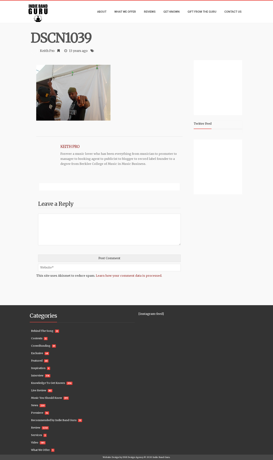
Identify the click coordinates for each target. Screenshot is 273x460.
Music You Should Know (46, 398)
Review (35, 427)
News (34, 405)
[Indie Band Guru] (43, 12)
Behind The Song (42, 331)
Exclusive (37, 353)
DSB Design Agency (133, 457)
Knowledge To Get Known (48, 383)
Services (36, 435)
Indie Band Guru (161, 457)
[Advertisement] (219, 87)
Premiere (37, 412)
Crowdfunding (41, 345)
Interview (37, 375)
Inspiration (38, 368)
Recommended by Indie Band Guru (54, 420)
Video (34, 442)
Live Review (38, 390)
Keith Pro (47, 51)
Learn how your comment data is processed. (129, 275)
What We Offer (40, 450)
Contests (36, 338)
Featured (37, 360)
